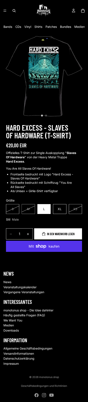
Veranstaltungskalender (20, 287)
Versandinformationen (18, 353)
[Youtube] (51, 395)
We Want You (12, 320)
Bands (7, 26)
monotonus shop (49, 377)
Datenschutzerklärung (18, 358)
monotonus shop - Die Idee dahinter (28, 310)
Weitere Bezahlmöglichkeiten (44, 256)
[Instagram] (44, 395)
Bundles (65, 26)
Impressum (11, 363)
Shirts (38, 26)
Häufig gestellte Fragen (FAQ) (24, 315)
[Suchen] (14, 10)
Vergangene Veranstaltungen (23, 292)
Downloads (11, 330)
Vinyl (27, 26)
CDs (18, 26)
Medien (79, 26)
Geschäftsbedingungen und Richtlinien (44, 385)
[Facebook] (36, 395)
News (7, 282)
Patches (51, 26)
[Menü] (5, 11)
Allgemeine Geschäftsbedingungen (27, 348)
